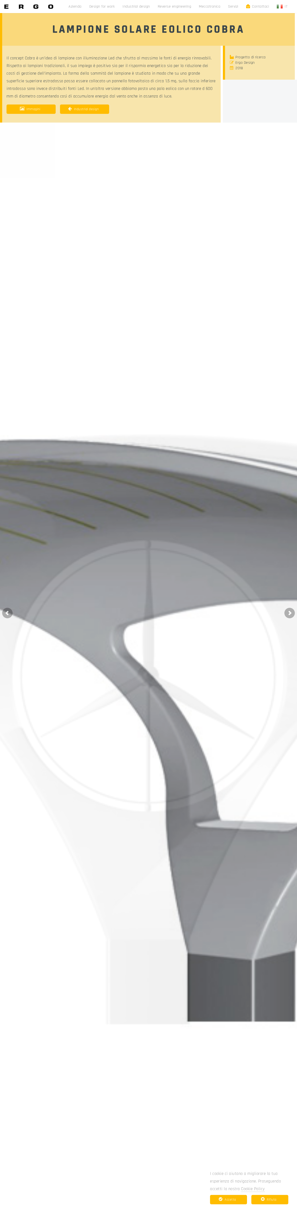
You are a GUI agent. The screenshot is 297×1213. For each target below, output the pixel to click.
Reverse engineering (174, 6)
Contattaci (260, 6)
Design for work (102, 6)
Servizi (233, 6)
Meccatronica (209, 6)
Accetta (230, 1199)
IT (287, 6)
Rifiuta (272, 1199)
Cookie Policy (253, 1189)
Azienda (75, 6)
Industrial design (136, 6)
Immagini (33, 109)
